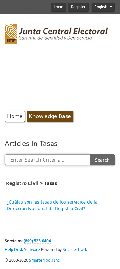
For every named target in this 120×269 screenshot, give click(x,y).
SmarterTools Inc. (44, 260)
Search (102, 159)
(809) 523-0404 (37, 241)
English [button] (101, 7)
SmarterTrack (75, 249)
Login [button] (58, 7)
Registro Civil (23, 183)
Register (78, 7)
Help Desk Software (22, 249)
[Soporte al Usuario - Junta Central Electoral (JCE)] (56, 33)
